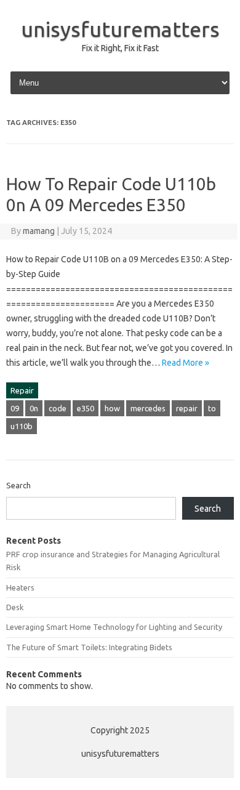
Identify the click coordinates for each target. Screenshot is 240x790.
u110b (21, 426)
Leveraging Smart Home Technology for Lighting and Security (114, 627)
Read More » (185, 363)
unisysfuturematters (120, 29)
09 (14, 408)
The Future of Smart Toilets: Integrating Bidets (89, 647)
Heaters (20, 587)
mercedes (148, 408)
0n (34, 408)
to (212, 408)
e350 (85, 408)
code (57, 408)
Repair (22, 390)
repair (187, 408)
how (112, 408)
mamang (39, 231)
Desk (14, 607)
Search (18, 485)
